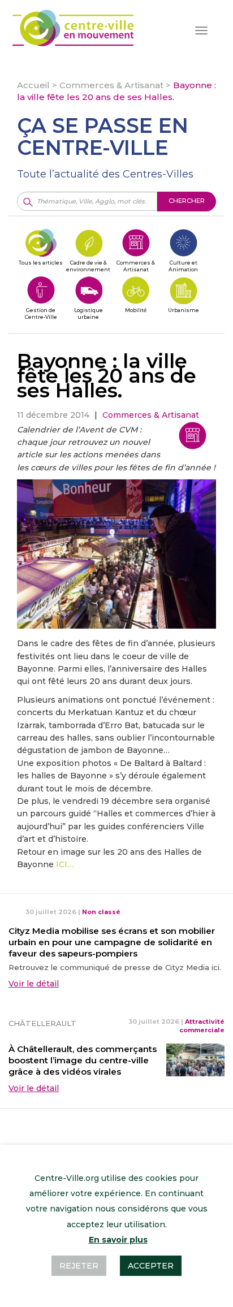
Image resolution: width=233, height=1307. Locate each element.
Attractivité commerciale (202, 1026)
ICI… (64, 864)
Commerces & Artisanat (111, 85)
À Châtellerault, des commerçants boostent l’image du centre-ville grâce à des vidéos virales (82, 1060)
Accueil (33, 85)
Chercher (187, 201)
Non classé (101, 912)
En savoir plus (118, 1240)
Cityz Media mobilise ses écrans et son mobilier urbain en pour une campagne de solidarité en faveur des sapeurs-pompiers (111, 942)
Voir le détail (33, 984)
